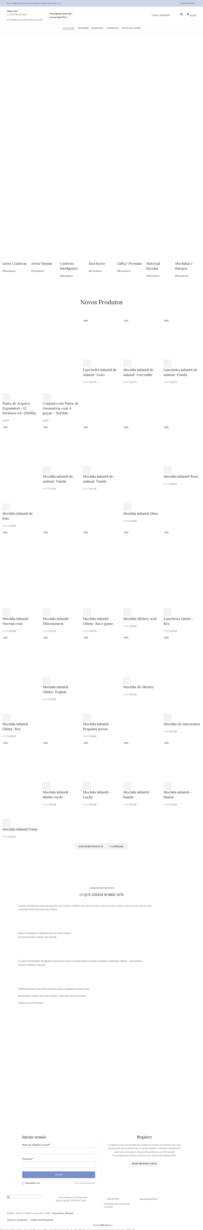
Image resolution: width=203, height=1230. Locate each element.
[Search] (174, 15)
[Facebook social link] (167, 3)
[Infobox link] (24, 15)
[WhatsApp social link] (175, 3)
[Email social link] (171, 3)
